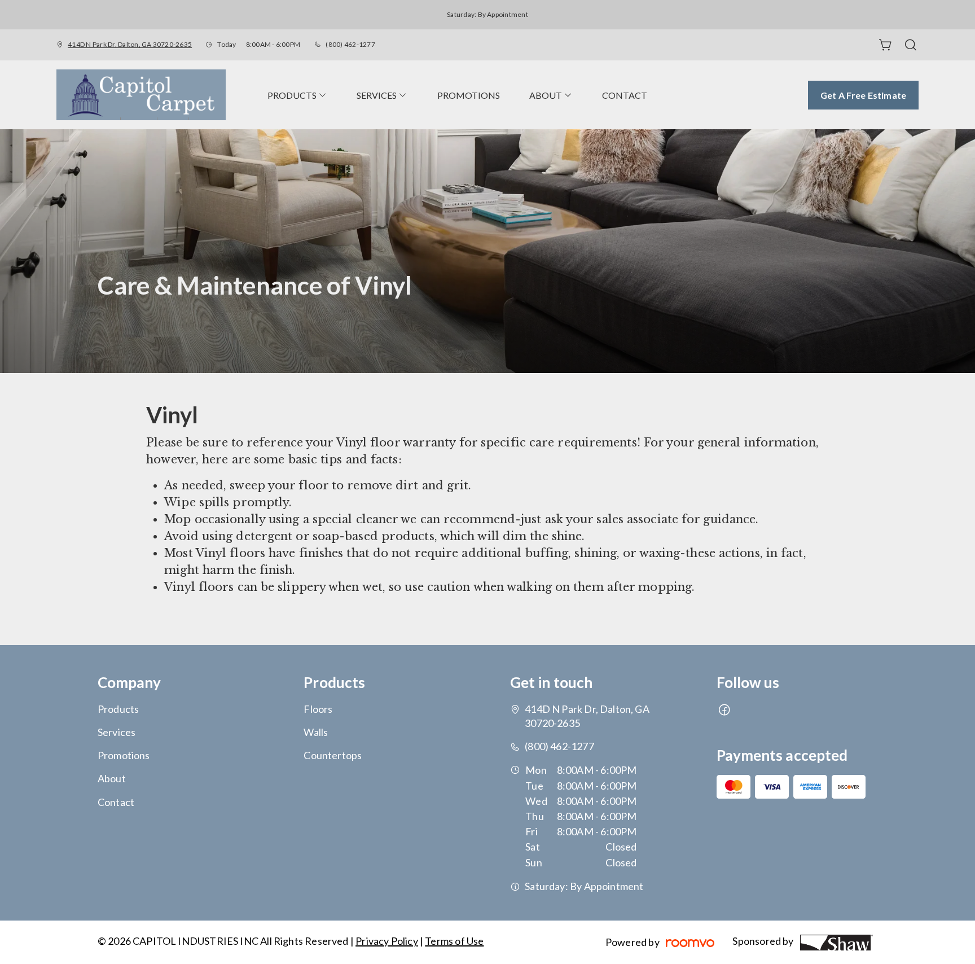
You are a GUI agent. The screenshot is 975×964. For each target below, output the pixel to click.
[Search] (911, 45)
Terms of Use (454, 941)
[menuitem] (297, 95)
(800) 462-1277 (350, 44)
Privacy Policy (386, 941)
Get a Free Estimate (863, 95)
